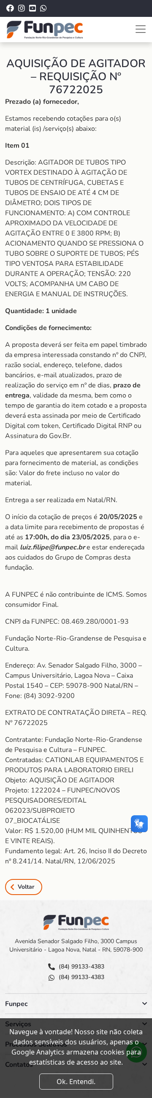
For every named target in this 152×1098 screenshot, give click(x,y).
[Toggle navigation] (140, 29)
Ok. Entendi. (76, 1081)
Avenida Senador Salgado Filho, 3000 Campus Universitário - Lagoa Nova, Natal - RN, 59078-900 (76, 945)
